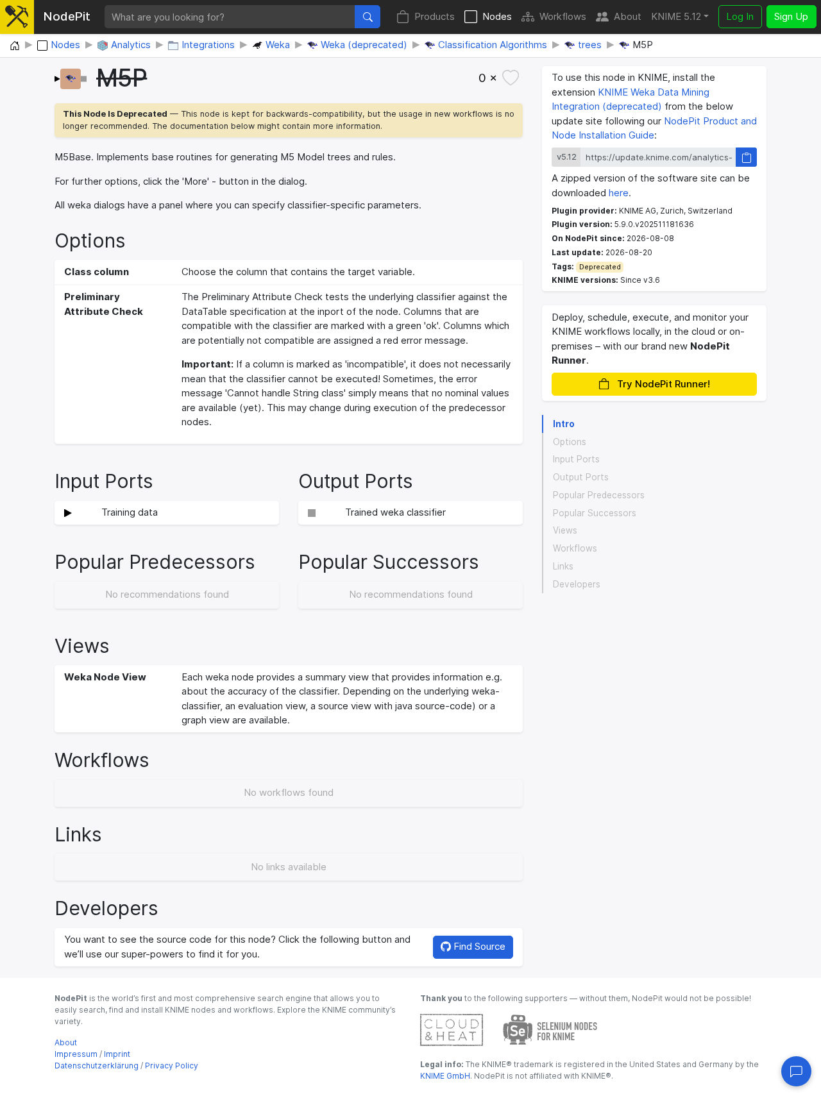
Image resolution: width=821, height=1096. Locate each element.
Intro (564, 424)
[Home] (15, 46)
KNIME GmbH (445, 1076)
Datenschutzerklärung (97, 1065)
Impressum (76, 1054)
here (619, 193)
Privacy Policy (171, 1065)
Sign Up (791, 16)
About (627, 16)
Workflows (562, 16)
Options (569, 442)
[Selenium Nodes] (550, 1029)
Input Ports (576, 460)
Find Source (478, 946)
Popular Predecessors (599, 495)
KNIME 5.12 (676, 16)
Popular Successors (594, 513)
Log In (740, 16)
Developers (576, 584)
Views (565, 531)
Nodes (497, 16)
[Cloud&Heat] (451, 1029)
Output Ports (581, 477)
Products (434, 16)
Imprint (117, 1054)
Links (563, 566)
